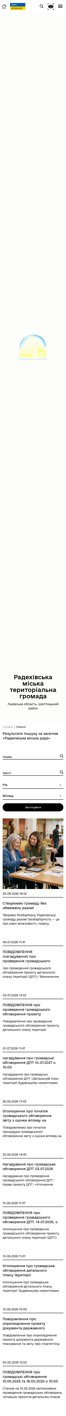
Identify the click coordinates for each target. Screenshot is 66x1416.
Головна (8, 726)
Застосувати (33, 807)
